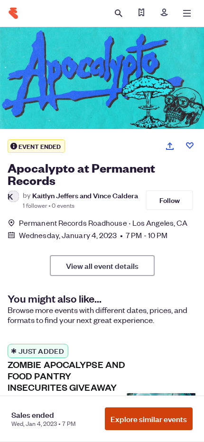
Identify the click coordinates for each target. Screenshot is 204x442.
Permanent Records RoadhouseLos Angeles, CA (103, 223)
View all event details (102, 265)
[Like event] (189, 145)
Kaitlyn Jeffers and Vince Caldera (85, 195)
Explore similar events (149, 419)
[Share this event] (169, 146)
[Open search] (118, 13)
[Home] (13, 13)
